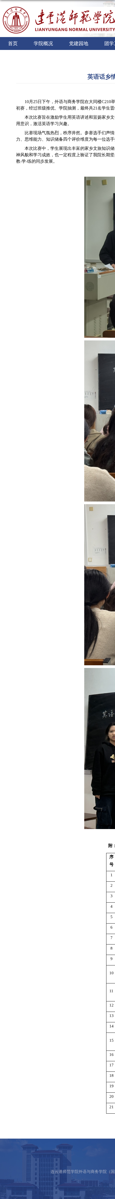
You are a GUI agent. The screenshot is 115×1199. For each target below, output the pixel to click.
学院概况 (43, 43)
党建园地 (78, 43)
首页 (13, 43)
